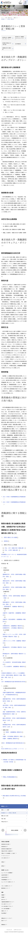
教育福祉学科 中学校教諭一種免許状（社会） (15, 647)
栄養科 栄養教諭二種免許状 (10, 738)
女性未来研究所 (4, 877)
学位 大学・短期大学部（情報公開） (14, 548)
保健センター (4, 910)
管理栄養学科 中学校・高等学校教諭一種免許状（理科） (14, 603)
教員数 (6, 541)
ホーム (2, 17)
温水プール (3, 920)
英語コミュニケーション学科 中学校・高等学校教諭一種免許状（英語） (14, 635)
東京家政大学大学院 (5, 844)
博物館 (2, 897)
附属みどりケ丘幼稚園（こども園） (8, 853)
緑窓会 (2, 866)
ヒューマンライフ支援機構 (6, 872)
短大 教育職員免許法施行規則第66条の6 (13, 743)
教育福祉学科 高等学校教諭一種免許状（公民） (14, 655)
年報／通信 (3, 818)
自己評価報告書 (18, 43)
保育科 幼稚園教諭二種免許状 (14, 732)
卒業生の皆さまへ (4, 821)
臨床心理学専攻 (14, 719)
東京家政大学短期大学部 (6, 848)
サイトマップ (9, 929)
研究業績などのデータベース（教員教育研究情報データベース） (13, 555)
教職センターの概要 (5, 809)
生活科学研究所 (4, 875)
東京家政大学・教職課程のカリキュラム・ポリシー (19, 38)
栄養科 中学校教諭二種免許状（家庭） (13, 736)
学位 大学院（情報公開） (12, 550)
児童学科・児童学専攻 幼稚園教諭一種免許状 (14, 614)
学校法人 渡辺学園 (5, 841)
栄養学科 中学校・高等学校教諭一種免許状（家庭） (14, 597)
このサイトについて (17, 929)
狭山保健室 (3, 913)
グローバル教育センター (6, 885)
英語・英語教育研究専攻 (14, 713)
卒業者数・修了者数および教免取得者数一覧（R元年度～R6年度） (14, 761)
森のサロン (3, 899)
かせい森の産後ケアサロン (6, 906)
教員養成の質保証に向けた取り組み (6, 43)
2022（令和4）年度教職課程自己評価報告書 (14, 497)
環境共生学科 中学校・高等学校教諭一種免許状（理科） (14, 582)
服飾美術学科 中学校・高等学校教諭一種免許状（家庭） (14, 575)
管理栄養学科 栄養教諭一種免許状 (13, 606)
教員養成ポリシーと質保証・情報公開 (8, 812)
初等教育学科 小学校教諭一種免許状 (12, 628)
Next (25, 830)
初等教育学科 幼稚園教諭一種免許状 (12, 626)
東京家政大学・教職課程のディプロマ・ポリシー (6, 38)
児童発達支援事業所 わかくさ (7, 901)
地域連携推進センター (5, 879)
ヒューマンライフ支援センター (7, 881)
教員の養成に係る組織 (10, 537)
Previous (2, 830)
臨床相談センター (4, 888)
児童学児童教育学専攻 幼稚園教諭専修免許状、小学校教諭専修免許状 (14, 693)
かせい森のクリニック (5, 904)
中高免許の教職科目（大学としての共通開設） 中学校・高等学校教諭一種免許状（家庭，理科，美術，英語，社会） (14, 675)
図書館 (2, 895)
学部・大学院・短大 (8, 17)
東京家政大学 (4, 846)
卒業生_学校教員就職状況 (9, 777)
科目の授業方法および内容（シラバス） (13, 749)
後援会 (2, 862)
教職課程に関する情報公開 (6, 48)
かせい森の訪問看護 (5, 908)
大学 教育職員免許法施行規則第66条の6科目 (13, 681)
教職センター (16, 17)
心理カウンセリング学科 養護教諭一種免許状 (14, 642)
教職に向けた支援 (4, 815)
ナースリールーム (4, 855)
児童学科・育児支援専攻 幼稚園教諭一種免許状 (14, 620)
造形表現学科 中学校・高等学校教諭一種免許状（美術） (14, 588)
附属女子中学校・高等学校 (6, 851)
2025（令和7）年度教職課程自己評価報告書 (14, 502)
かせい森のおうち (4, 857)
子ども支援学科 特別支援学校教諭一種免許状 (14, 663)
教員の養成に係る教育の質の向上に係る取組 (14, 795)
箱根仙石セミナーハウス (6, 918)
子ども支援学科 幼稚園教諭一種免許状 (14, 666)
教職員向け (3, 924)
